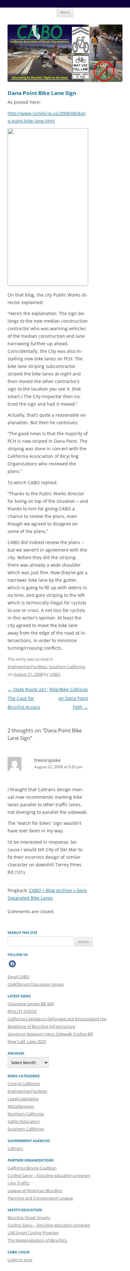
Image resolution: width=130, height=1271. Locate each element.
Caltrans (15, 1148)
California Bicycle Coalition (32, 1168)
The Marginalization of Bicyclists (37, 1240)
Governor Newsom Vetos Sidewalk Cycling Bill (50, 1034)
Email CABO (18, 977)
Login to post (20, 1260)
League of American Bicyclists (35, 1190)
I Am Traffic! (19, 1183)
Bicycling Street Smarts (29, 1217)
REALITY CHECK (22, 1011)
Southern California (67, 666)
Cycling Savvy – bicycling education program (49, 1175)
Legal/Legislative (23, 1099)
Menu (65, 12)
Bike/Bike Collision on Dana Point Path (69, 698)
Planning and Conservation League (40, 1198)
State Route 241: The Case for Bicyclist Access (28, 698)
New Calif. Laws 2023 (27, 1041)
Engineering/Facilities (27, 666)
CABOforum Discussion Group (36, 984)
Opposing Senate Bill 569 (31, 1004)
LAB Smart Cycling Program (33, 1232)
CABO (55, 674)
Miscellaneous (21, 1106)
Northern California (26, 1114)
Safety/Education (24, 1121)
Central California (24, 1083)
